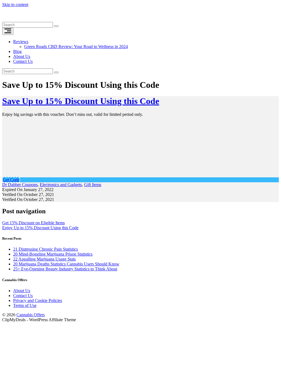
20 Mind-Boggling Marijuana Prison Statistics (52, 254)
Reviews (20, 41)
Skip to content (15, 4)
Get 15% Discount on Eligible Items (33, 222)
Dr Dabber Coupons (20, 184)
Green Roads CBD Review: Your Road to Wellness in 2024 (76, 46)
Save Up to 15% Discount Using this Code (80, 101)
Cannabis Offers (30, 314)
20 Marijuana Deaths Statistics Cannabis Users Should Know (66, 264)
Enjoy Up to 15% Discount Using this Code (40, 227)
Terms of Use (24, 305)
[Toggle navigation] (7, 31)
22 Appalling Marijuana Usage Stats (44, 259)
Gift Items (92, 184)
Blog (17, 51)
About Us (21, 56)
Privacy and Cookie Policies (37, 300)
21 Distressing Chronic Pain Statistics (45, 249)
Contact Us (23, 61)
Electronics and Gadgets (61, 184)
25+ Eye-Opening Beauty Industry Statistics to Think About (65, 269)
